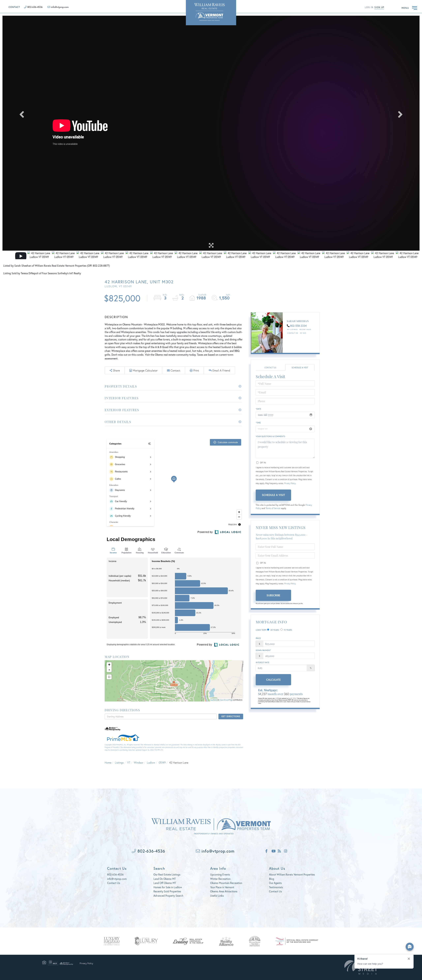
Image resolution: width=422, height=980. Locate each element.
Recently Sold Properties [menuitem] (167, 891)
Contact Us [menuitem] (275, 891)
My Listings (292, 329)
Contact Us (270, 367)
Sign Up (379, 7)
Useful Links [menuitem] (217, 895)
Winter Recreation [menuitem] (220, 878)
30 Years (274, 630)
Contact (14, 7)
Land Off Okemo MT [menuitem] (164, 883)
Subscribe (273, 595)
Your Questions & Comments (270, 436)
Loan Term (261, 630)
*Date (258, 409)
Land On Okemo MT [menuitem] (164, 878)
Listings (119, 762)
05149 (162, 762)
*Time (258, 422)
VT (128, 762)
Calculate (273, 679)
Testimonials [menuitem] (276, 887)
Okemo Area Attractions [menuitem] (223, 891)
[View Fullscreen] (109, 676)
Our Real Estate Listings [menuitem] (166, 874)
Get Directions (230, 716)
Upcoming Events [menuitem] (220, 874)
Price (258, 638)
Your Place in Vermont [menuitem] (222, 887)
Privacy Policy (290, 483)
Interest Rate (262, 662)
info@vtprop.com (60, 7)
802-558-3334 (298, 325)
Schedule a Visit (300, 367)
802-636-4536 (35, 7)
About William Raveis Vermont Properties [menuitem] (292, 874)
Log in (369, 7)
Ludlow (151, 762)
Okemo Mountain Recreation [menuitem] (226, 883)
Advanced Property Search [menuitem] (168, 895)
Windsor (138, 762)
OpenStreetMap (225, 700)
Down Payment (263, 650)
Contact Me (292, 333)
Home (108, 762)
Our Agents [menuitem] (275, 883)
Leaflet (213, 700)
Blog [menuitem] (271, 878)
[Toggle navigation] (414, 7)
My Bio (303, 333)
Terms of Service (273, 508)
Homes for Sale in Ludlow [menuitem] (167, 887)
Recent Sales (305, 329)
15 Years (287, 630)
